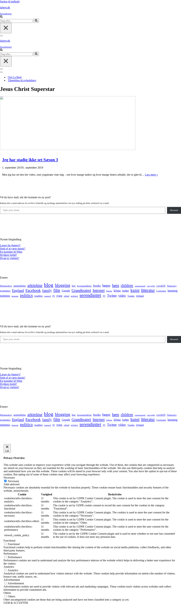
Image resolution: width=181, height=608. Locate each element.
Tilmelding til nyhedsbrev (22, 80)
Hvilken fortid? (8, 254)
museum (14, 296)
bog (73, 285)
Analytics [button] (9, 566)
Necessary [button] (9, 477)
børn (115, 285)
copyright (151, 286)
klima (117, 290)
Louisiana (161, 291)
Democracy (172, 286)
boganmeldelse (84, 286)
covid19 (160, 285)
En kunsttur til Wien (11, 251)
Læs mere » (151, 174)
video (122, 295)
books (97, 285)
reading (38, 295)
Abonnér (174, 210)
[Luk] (6, 28)
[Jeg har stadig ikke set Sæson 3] (67, 148)
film (56, 290)
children (127, 285)
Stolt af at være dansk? (12, 248)
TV (104, 296)
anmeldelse (19, 285)
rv (53, 295)
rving (59, 295)
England (18, 290)
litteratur (148, 290)
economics (5, 290)
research (47, 296)
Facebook (33, 290)
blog (48, 285)
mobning (5, 295)
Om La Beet (15, 77)
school (66, 296)
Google (66, 290)
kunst (134, 290)
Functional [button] (9, 540)
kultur (125, 290)
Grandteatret (81, 290)
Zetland (140, 295)
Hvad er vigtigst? (9, 258)
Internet (99, 290)
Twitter (112, 295)
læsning (172, 290)
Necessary (13, 481)
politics (26, 295)
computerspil (140, 286)
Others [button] (7, 592)
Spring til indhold (9, 1)
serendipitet (90, 295)
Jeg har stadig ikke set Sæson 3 (30, 159)
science (74, 296)
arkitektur (34, 285)
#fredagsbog (6, 286)
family (47, 290)
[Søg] (1, 16)
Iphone (109, 291)
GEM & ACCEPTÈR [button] (16, 602)
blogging (62, 285)
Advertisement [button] (12, 579)
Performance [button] (11, 553)
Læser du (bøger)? (10, 245)
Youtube (131, 296)
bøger (106, 285)
